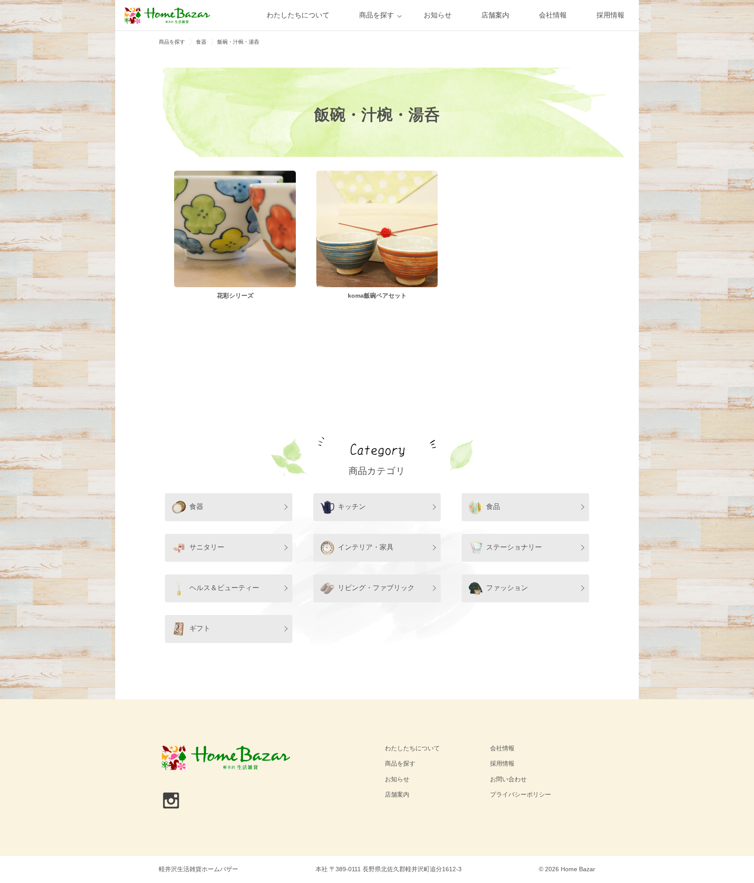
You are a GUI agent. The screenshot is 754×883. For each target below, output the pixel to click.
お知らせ (438, 15)
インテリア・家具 (366, 547)
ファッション (507, 587)
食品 (493, 506)
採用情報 (610, 15)
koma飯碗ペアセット (377, 295)
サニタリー (206, 547)
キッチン (352, 506)
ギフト (199, 628)
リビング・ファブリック (376, 587)
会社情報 (553, 15)
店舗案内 (495, 15)
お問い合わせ (508, 779)
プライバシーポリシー (520, 794)
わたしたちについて (298, 15)
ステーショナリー (514, 547)
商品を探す (376, 15)
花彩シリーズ (235, 295)
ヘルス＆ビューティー (224, 587)
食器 (196, 506)
